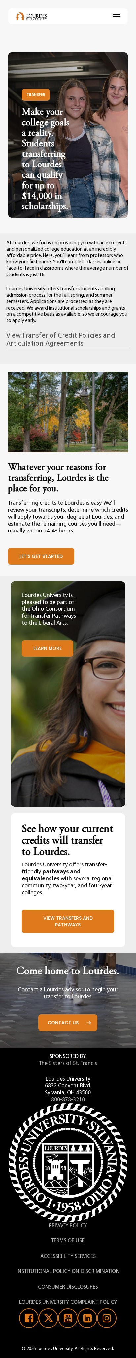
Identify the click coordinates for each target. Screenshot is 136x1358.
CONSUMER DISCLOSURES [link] (68, 1287)
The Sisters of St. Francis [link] (68, 1063)
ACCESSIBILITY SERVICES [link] (68, 1256)
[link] (31, 16)
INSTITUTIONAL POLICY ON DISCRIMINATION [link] (68, 1271)
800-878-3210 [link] (68, 1100)
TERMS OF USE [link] (68, 1241)
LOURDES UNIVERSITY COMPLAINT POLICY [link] (68, 1302)
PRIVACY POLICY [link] (68, 1226)
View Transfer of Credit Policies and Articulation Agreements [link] (60, 340)
